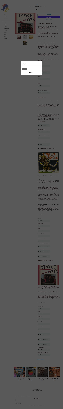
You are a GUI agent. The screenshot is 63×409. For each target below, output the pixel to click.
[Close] (41, 61)
